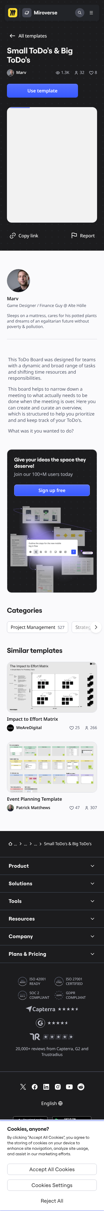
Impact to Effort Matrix (32, 719)
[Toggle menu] (91, 12)
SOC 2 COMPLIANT (39, 995)
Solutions (20, 883)
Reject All (52, 1200)
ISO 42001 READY (37, 981)
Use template (42, 90)
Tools (15, 901)
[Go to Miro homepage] (12, 12)
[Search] (79, 12)
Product (19, 865)
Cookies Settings (52, 1185)
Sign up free (51, 490)
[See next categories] (96, 627)
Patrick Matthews (33, 808)
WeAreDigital (29, 728)
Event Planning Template (34, 799)
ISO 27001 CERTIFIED (74, 981)
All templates (32, 36)
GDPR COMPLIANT (76, 995)
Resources (22, 918)
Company (21, 936)
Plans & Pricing (27, 954)
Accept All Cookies (52, 1169)
